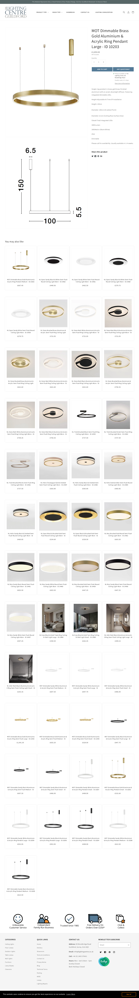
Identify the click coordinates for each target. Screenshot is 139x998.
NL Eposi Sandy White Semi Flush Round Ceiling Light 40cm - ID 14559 (20, 331)
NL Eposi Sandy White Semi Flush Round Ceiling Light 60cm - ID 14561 (85, 281)
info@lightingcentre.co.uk (83, 952)
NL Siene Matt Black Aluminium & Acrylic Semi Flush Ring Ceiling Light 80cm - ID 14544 (53, 434)
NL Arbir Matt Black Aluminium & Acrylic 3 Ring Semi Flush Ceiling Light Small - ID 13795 (21, 688)
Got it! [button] (129, 994)
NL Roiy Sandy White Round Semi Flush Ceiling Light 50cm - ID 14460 (53, 585)
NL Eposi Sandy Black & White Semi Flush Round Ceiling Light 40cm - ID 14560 (118, 281)
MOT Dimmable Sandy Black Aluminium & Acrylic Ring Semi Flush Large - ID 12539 (118, 739)
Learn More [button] (70, 994)
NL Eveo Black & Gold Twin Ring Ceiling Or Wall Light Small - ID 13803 (85, 636)
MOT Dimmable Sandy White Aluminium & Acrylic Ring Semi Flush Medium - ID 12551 (53, 688)
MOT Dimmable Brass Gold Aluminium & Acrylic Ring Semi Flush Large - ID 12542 (20, 738)
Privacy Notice (41, 962)
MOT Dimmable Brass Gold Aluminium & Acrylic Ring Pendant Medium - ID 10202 (20, 281)
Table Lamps (9, 955)
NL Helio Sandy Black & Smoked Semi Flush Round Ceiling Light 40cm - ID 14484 (21, 536)
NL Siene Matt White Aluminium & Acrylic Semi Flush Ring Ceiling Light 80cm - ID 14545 (21, 434)
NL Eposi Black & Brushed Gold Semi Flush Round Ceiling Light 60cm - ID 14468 (53, 536)
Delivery (39, 948)
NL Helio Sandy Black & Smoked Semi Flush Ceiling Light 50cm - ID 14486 (86, 484)
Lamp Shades (9, 966)
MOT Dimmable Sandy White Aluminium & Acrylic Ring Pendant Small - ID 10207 (85, 788)
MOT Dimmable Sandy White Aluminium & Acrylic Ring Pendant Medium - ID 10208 (118, 839)
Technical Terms (42, 969)
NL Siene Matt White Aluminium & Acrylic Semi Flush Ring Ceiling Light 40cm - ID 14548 (53, 383)
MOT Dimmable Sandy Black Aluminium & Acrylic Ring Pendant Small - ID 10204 (85, 839)
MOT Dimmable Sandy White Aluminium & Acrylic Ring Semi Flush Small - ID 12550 (118, 688)
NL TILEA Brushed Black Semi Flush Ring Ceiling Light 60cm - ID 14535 (86, 433)
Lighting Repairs (42, 984)
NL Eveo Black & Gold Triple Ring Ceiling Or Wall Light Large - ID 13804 (53, 636)
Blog (38, 966)
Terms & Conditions (43, 955)
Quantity (94, 58)
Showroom (40, 951)
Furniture (8, 962)
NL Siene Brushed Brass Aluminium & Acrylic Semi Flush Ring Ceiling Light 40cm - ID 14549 (20, 383)
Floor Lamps (9, 948)
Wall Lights (8, 958)
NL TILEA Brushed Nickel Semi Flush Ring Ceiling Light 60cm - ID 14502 (118, 433)
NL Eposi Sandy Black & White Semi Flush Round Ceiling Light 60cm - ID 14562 (53, 281)
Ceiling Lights (9, 944)
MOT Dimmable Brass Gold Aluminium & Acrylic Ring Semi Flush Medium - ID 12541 (53, 739)
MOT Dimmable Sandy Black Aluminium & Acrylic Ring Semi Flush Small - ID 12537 (53, 789)
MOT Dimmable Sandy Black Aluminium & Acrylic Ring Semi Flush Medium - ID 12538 (20, 789)
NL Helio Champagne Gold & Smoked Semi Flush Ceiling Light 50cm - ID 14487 (53, 484)
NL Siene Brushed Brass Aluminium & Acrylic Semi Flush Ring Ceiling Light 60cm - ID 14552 (53, 332)
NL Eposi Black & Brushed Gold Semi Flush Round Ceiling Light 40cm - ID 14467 (85, 536)
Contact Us (40, 958)
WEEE (38, 976)
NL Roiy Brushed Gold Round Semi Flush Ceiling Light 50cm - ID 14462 (118, 535)
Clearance (8, 969)
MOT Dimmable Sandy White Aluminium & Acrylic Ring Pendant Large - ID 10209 (20, 839)
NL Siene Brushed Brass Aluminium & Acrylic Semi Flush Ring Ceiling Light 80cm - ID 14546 (118, 383)
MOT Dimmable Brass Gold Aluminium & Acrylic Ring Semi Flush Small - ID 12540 (85, 738)
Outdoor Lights (10, 951)
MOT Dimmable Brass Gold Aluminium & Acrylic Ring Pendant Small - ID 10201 (118, 788)
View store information (122, 83)
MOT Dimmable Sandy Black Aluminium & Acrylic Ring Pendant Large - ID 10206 (53, 839)
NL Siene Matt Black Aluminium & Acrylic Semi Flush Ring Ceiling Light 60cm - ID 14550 (118, 332)
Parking (39, 973)
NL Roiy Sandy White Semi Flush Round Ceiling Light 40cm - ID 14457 (20, 636)
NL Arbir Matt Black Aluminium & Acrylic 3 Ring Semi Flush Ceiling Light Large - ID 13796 (118, 637)
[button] (124, 12)
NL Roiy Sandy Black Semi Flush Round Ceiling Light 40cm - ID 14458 (118, 585)
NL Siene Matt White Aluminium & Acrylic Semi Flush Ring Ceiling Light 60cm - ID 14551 (86, 332)
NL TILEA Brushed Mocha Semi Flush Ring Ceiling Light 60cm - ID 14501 (21, 484)
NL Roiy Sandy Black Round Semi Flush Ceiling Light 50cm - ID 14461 (21, 585)
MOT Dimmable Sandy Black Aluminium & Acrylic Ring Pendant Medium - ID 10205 (21, 890)
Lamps (39, 980)
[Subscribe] (128, 945)
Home (39, 944)
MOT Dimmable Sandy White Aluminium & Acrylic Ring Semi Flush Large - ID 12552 (85, 688)
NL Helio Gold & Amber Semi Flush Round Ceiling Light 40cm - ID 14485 (118, 484)
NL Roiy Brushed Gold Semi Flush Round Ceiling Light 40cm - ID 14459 (85, 585)
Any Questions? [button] (123, 69)
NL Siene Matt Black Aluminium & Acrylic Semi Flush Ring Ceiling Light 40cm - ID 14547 (86, 383)
